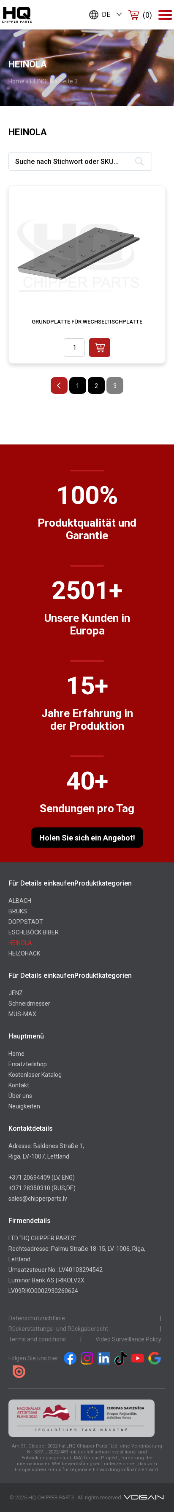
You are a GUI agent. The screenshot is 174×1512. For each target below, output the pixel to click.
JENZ (15, 993)
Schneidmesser (29, 1003)
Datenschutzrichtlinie (36, 1318)
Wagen (147, 15)
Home (16, 81)
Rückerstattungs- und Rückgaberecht (58, 1328)
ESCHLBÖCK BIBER (33, 932)
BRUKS (17, 911)
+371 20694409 (29, 1177)
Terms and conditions (37, 1339)
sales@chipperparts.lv (37, 1198)
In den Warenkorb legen (99, 347)
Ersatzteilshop (27, 1064)
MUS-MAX (22, 1014)
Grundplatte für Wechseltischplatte (87, 321)
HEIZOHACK (24, 953)
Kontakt (18, 1085)
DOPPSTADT (25, 921)
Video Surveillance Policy (128, 1339)
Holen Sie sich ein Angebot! (87, 837)
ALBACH (19, 900)
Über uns (20, 1095)
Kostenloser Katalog (35, 1074)
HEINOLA (42, 81)
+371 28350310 (29, 1188)
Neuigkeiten (24, 1106)
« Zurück (59, 385)
